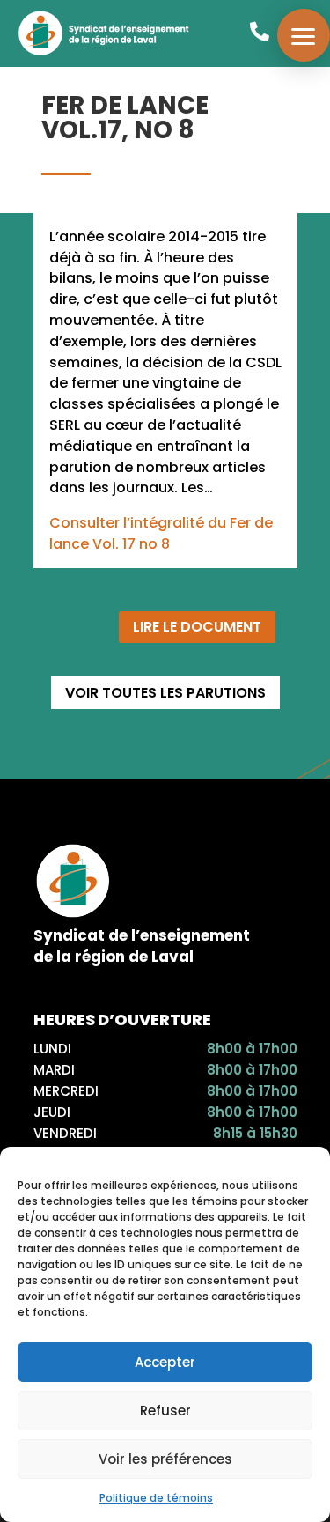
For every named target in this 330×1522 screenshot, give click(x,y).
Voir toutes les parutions (165, 693)
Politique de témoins (156, 1497)
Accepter (165, 1362)
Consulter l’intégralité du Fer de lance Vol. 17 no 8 (161, 533)
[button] (303, 35)
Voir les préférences (165, 1459)
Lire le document (197, 627)
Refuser (165, 1410)
